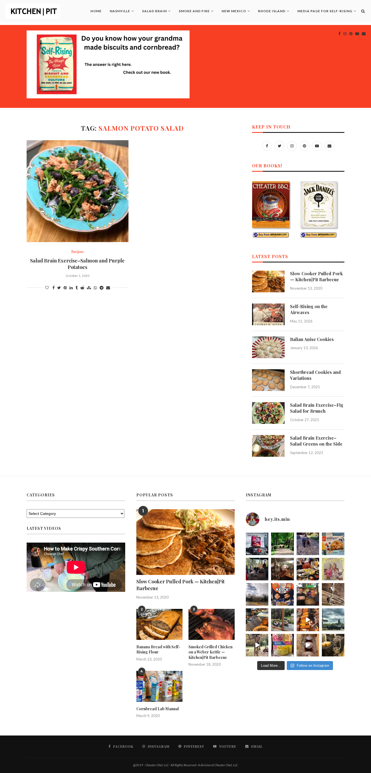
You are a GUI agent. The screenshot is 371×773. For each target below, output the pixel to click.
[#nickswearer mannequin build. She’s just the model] (257, 645)
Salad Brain (154, 11)
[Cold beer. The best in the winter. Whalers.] (282, 569)
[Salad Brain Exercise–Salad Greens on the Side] (268, 446)
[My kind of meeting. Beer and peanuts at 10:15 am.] (333, 645)
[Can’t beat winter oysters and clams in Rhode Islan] (308, 569)
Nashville (120, 11)
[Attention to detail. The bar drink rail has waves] (257, 619)
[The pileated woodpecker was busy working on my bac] (308, 544)
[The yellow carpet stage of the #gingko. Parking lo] (257, 594)
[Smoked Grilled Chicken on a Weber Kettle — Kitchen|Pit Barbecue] (211, 624)
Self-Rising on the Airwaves (309, 309)
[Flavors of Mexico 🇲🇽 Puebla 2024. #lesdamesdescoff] (308, 619)
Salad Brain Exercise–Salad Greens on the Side (316, 441)
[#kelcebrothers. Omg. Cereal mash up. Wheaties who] (282, 594)
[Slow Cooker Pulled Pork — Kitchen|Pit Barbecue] (268, 281)
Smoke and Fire (194, 11)
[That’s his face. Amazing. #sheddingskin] (333, 594)
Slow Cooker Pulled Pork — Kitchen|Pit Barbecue (316, 276)
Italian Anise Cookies (312, 339)
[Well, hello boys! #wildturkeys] (282, 544)
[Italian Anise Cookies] (268, 347)
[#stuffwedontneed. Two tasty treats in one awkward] (333, 544)
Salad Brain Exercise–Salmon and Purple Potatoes (77, 263)
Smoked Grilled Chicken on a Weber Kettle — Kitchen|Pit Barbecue (210, 652)
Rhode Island (271, 11)
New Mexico (234, 11)
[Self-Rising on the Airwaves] (268, 314)
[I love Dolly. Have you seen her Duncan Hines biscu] (282, 645)
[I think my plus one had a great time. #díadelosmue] (257, 569)
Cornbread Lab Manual (157, 708)
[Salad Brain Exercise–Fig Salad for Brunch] (268, 413)
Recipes (77, 252)
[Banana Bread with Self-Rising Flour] (159, 624)
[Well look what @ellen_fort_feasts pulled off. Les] (257, 544)
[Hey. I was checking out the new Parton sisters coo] (333, 569)
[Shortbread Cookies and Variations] (268, 380)
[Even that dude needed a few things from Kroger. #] (333, 619)
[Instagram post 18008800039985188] (308, 645)
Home (96, 11)
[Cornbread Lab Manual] (159, 686)
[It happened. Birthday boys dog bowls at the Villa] (308, 594)
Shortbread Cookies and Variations (315, 375)
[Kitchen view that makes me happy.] (282, 619)
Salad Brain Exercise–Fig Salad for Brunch (316, 408)
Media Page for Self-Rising (324, 11)
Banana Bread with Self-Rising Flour (158, 649)
